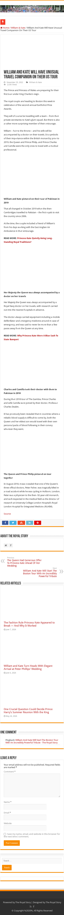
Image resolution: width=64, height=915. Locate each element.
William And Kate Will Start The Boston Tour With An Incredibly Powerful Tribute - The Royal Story (31, 741)
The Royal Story (23, 902)
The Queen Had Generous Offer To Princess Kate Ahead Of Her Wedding (24, 562)
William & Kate (18, 27)
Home (5, 27)
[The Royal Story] (32, 8)
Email (7, 812)
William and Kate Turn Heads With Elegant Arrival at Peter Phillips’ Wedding (28, 667)
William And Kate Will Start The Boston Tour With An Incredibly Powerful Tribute (40, 572)
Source (7, 513)
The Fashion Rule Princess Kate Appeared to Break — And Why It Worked (29, 624)
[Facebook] (34, 907)
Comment (10, 771)
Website (8, 823)
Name (7, 802)
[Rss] (30, 907)
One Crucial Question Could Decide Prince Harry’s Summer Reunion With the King (28, 711)
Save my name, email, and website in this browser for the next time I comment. (32, 835)
